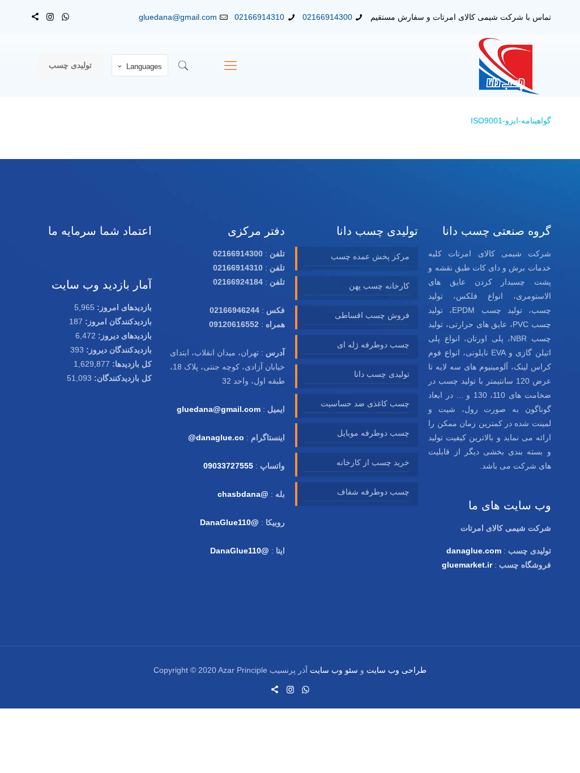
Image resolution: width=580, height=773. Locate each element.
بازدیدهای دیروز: (124, 335)
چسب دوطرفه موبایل (373, 432)
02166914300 (327, 17)
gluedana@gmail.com (178, 17)
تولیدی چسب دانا (381, 374)
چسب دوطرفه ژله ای (373, 344)
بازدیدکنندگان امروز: (117, 321)
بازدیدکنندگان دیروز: (118, 349)
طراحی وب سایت (396, 670)
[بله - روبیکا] (35, 17)
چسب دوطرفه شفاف (373, 491)
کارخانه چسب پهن (379, 285)
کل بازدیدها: (131, 363)
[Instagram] (50, 17)
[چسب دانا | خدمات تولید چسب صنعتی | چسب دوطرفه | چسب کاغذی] (509, 66)
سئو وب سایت (334, 670)
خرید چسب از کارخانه (372, 462)
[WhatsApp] (65, 17)
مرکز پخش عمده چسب (370, 256)
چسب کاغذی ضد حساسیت (365, 403)
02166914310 (259, 17)
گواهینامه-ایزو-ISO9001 (511, 120)
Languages (144, 66)
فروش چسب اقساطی (372, 315)
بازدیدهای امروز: (123, 307)
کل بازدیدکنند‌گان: (122, 378)
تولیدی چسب (70, 65)
